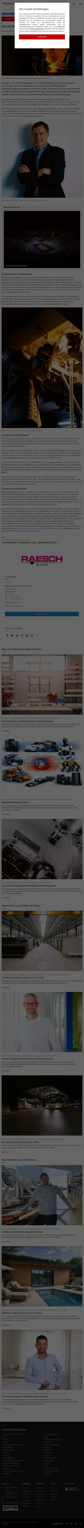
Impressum (53, 43)
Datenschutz (61, 43)
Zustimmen (42, 37)
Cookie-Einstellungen (50, 31)
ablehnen (27, 31)
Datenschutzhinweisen (37, 29)
